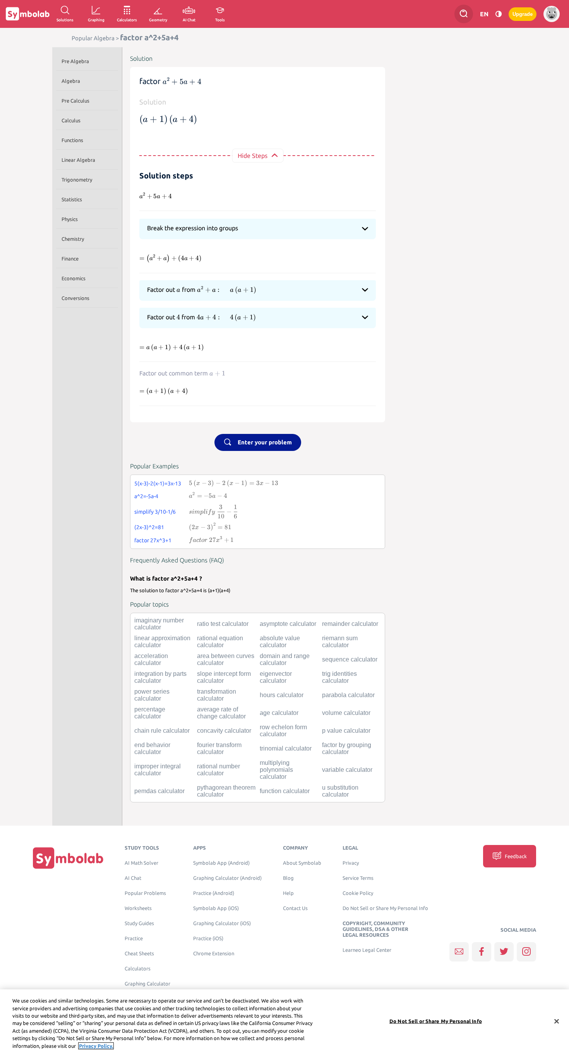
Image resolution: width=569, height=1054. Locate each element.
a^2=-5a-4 (146, 496)
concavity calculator (224, 730)
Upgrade (522, 14)
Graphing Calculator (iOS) (222, 923)
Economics (74, 278)
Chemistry (73, 239)
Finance (70, 258)
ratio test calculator (223, 623)
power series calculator (152, 695)
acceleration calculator (151, 659)
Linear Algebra (78, 160)
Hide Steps (252, 155)
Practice (134, 938)
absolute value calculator (280, 641)
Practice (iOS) (208, 938)
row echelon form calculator (283, 730)
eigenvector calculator (276, 677)
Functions (72, 140)
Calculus (71, 120)
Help (288, 893)
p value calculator (346, 730)
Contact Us (295, 908)
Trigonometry (77, 179)
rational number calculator (218, 769)
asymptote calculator (288, 623)
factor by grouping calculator (346, 748)
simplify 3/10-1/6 (155, 511)
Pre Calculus (75, 100)
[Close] (556, 1021)
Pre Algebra (75, 61)
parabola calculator (348, 695)
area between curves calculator (225, 659)
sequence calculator (349, 659)
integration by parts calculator (160, 677)
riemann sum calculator (340, 641)
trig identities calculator (339, 677)
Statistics (72, 199)
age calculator (279, 713)
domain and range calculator (285, 659)
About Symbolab (302, 863)
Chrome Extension (213, 953)
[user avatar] (551, 14)
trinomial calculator (286, 748)
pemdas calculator (159, 791)
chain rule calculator (162, 730)
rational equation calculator (220, 641)
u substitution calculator (340, 791)
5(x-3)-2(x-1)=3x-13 (157, 483)
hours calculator (281, 695)
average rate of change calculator (221, 713)
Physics (70, 219)
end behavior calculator (152, 748)
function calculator (285, 791)
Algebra (71, 81)
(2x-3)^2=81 (149, 527)
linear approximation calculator (162, 641)
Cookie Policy (358, 893)
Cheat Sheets (139, 953)
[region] (284, 1021)
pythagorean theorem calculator (226, 791)
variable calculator (347, 769)
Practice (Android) (213, 893)
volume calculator (346, 713)
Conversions (75, 298)
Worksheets (138, 908)
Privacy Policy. (96, 1046)
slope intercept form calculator (224, 677)
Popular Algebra (93, 38)
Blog (288, 878)
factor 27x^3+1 (152, 540)
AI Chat (133, 878)
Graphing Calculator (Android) (227, 878)
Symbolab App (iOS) (216, 908)
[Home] (68, 858)
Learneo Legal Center (367, 950)
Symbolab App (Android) (221, 863)
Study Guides (139, 923)
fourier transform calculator (219, 748)
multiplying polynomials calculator (276, 769)
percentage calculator (149, 713)
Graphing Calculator (147, 984)
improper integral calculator (157, 769)
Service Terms (358, 878)
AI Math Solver (141, 863)
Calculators (138, 969)
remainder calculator (350, 623)
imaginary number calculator (159, 624)
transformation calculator (216, 695)
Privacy (351, 863)
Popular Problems (145, 893)
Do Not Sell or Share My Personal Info (385, 908)
